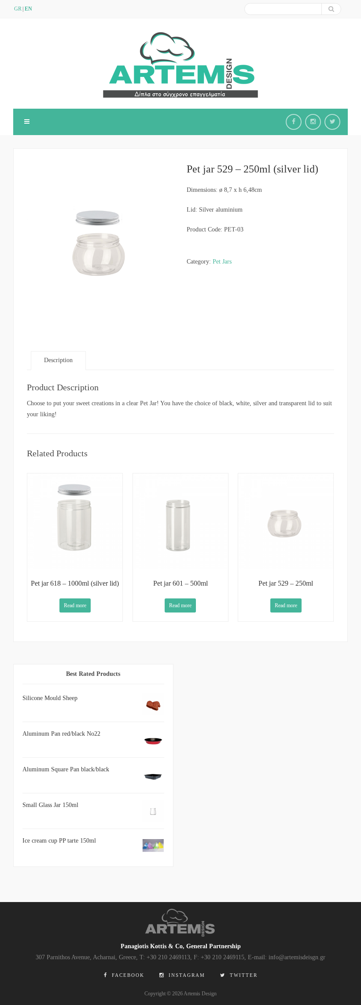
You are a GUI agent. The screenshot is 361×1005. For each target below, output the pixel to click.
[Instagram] (313, 122)
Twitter (243, 975)
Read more (75, 605)
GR (18, 9)
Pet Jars (222, 261)
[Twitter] (332, 122)
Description (58, 360)
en (28, 9)
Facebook (127, 975)
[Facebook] (294, 122)
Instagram (185, 975)
